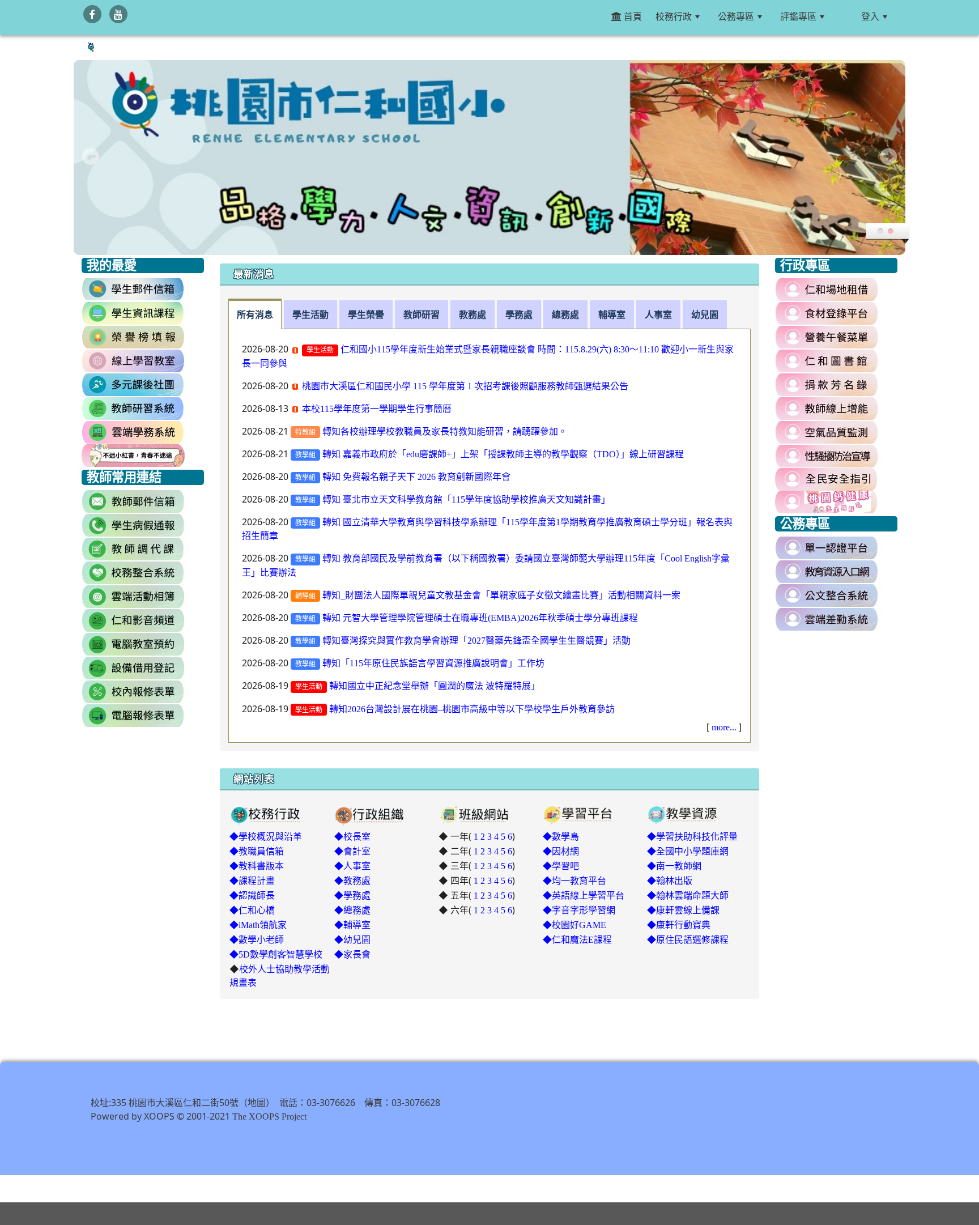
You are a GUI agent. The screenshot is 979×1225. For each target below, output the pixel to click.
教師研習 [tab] (421, 314)
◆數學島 (561, 836)
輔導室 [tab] (611, 314)
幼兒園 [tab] (704, 314)
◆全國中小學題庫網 (688, 851)
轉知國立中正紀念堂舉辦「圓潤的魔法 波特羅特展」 (434, 685)
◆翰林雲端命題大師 (688, 895)
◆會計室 (352, 851)
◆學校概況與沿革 (265, 836)
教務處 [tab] (472, 314)
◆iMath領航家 (258, 924)
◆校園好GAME (574, 924)
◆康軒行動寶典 (678, 924)
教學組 (305, 455)
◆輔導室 (352, 924)
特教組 (305, 432)
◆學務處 (352, 895)
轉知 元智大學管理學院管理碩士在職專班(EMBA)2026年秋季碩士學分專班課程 (480, 617)
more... (724, 726)
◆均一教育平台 (574, 880)
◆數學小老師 (256, 939)
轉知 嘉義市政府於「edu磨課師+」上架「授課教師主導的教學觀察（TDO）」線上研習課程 (503, 453)
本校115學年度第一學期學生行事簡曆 (377, 408)
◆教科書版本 (256, 865)
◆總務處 (352, 910)
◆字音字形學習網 (579, 910)
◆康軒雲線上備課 (683, 910)
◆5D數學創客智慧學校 (275, 954)
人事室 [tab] (658, 314)
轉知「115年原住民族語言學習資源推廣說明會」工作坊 (433, 662)
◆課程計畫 (252, 880)
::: (845, 16)
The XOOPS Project (269, 1116)
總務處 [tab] (565, 314)
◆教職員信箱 (256, 851)
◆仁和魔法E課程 (577, 939)
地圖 (257, 1102)
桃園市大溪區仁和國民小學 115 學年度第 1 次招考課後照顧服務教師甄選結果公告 (465, 385)
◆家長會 (352, 954)
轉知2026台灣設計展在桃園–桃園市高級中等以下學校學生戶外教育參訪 (472, 708)
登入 (870, 16)
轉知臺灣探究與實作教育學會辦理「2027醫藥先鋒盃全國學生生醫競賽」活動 (476, 640)
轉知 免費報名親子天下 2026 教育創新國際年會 (416, 476)
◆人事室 (352, 865)
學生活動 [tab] (310, 314)
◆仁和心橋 (252, 910)
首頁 (632, 16)
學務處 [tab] (519, 314)
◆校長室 (352, 836)
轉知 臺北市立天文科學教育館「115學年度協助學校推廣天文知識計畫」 (466, 499)
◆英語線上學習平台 (583, 895)
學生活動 (320, 350)
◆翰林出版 (669, 880)
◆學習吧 (561, 865)
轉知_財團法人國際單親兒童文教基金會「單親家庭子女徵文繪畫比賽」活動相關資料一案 (501, 594)
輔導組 (305, 596)
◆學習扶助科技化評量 (692, 836)
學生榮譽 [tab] (366, 314)
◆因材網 (561, 851)
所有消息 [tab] (255, 314)
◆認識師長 (252, 895)
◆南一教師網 (674, 865)
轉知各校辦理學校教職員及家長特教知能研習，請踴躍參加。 (444, 431)
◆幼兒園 (352, 939)
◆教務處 (352, 880)
